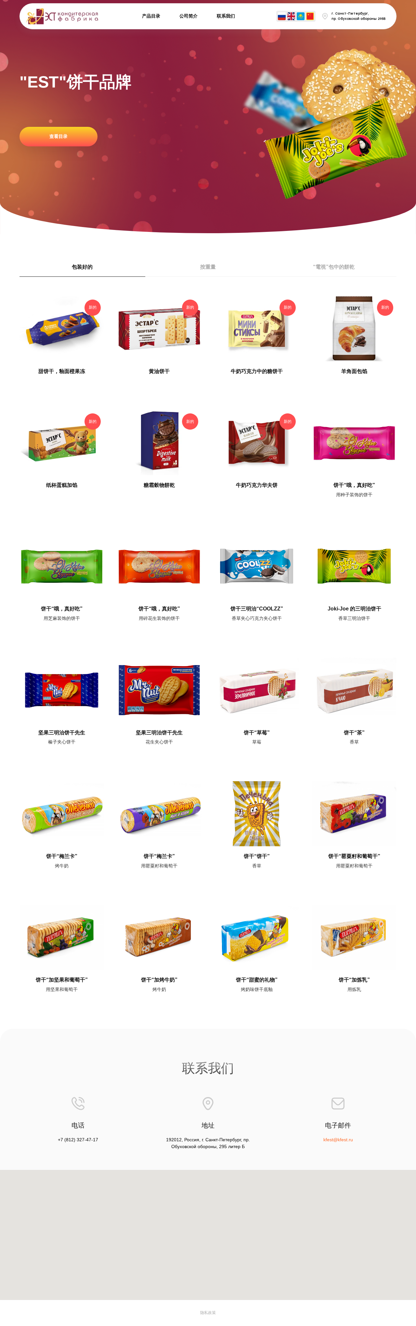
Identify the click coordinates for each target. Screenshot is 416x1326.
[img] (282, 16)
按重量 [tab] (208, 267)
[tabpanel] (208, 653)
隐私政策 (208, 1312)
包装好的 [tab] (82, 267)
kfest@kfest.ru (338, 1139)
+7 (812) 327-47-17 (78, 1139)
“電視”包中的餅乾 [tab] (334, 267)
